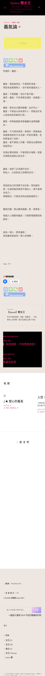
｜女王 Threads (10, 653)
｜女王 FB (8, 644)
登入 (5, 626)
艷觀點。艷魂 (16, 22)
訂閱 (36, 610)
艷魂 (9, 264)
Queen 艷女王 (20, 3)
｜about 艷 (8, 657)
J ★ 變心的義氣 (13, 401)
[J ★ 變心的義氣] (18, 396)
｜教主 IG (8, 649)
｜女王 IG (8, 640)
